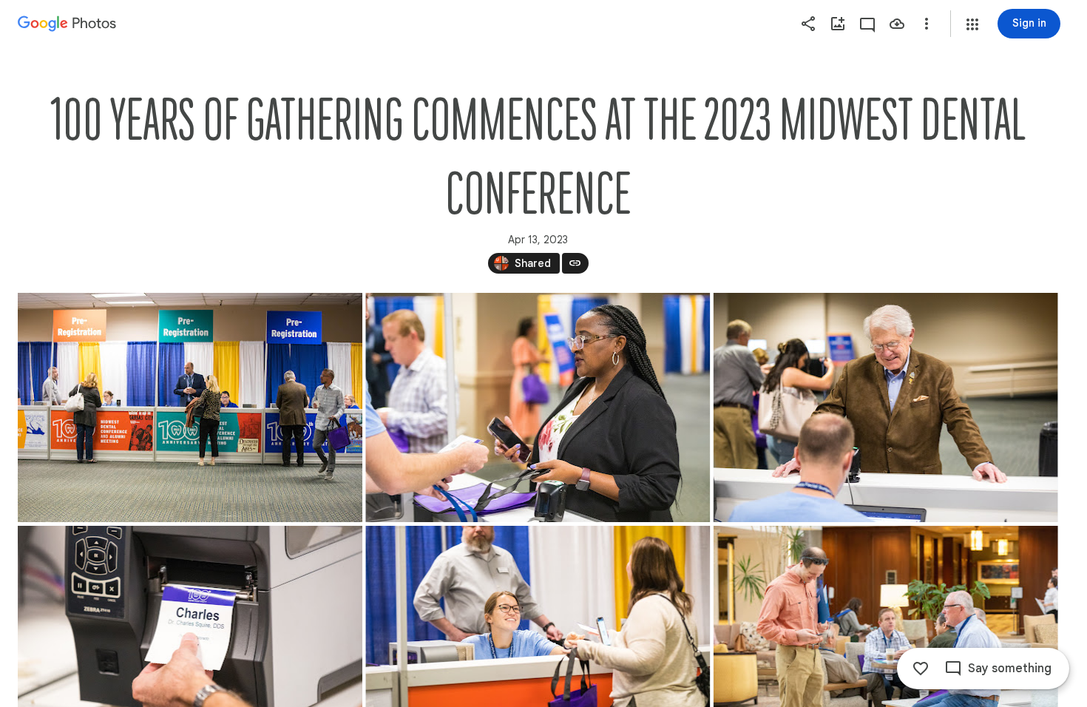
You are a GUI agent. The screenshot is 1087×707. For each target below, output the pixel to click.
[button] (972, 24)
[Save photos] (897, 23)
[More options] (926, 23)
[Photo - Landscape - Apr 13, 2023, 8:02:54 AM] (190, 407)
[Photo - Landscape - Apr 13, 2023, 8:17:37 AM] (537, 407)
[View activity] (867, 23)
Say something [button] (1010, 668)
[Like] (920, 668)
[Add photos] (838, 23)
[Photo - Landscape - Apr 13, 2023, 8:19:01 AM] (886, 407)
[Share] (808, 23)
